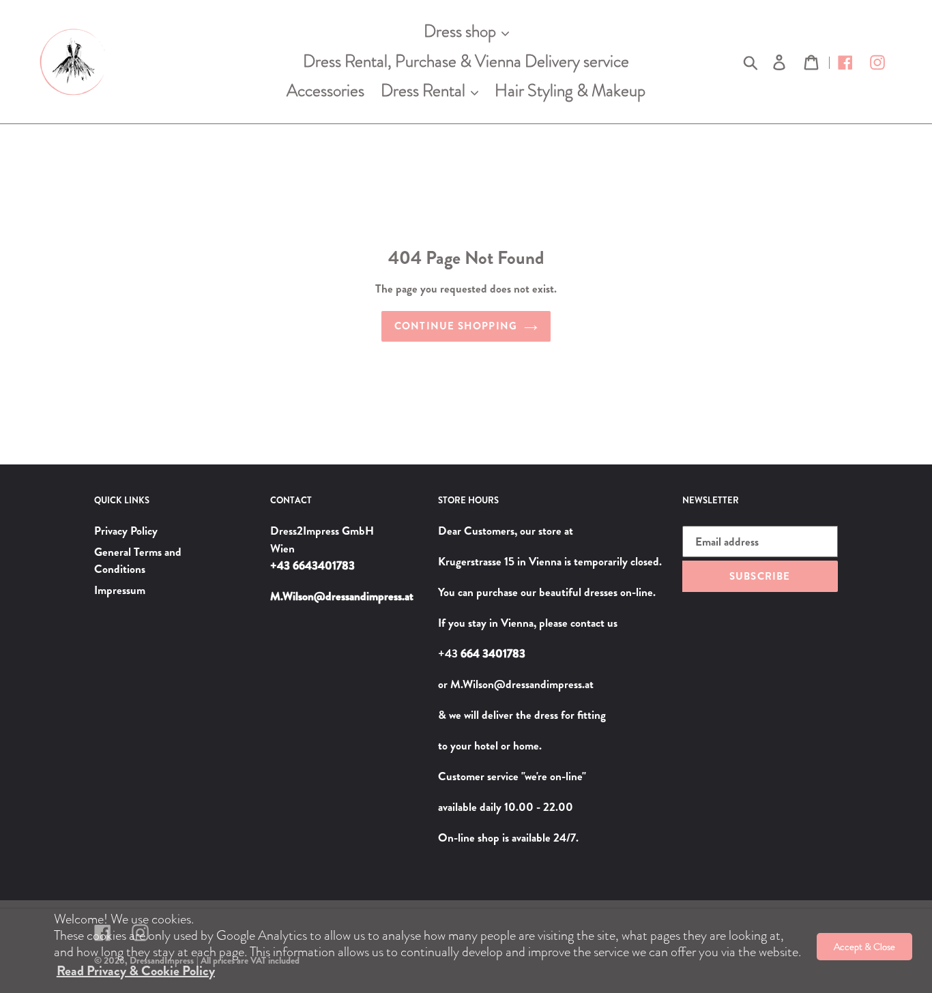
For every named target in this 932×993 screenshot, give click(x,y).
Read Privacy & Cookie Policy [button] (136, 971)
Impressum (119, 590)
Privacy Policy (126, 530)
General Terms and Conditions (137, 561)
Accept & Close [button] (864, 946)
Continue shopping (455, 326)
